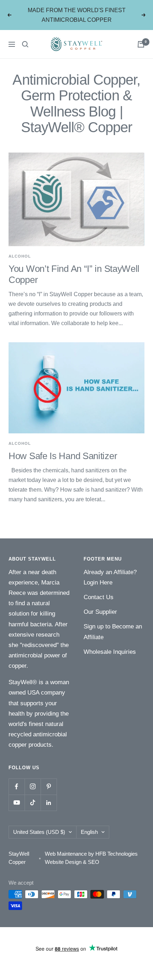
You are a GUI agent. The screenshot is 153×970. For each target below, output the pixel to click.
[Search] (25, 44)
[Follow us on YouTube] (17, 803)
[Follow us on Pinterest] (49, 787)
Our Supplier (100, 611)
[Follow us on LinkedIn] (49, 803)
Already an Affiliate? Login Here (110, 577)
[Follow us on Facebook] (17, 787)
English (89, 832)
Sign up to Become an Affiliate (113, 631)
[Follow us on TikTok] (33, 803)
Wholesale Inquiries (110, 651)
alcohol (20, 256)
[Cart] (140, 44)
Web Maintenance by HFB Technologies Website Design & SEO (91, 858)
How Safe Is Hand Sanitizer (63, 456)
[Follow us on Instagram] (33, 787)
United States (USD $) (39, 832)
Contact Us (99, 597)
